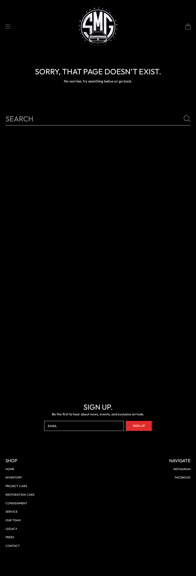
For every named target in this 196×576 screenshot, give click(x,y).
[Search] (187, 119)
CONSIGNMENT (16, 503)
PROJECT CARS (16, 486)
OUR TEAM (13, 520)
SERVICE (11, 511)
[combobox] (98, 118)
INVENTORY (13, 477)
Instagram (182, 469)
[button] (8, 27)
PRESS (9, 537)
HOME (9, 469)
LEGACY (11, 529)
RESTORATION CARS (19, 494)
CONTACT (12, 546)
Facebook (183, 477)
